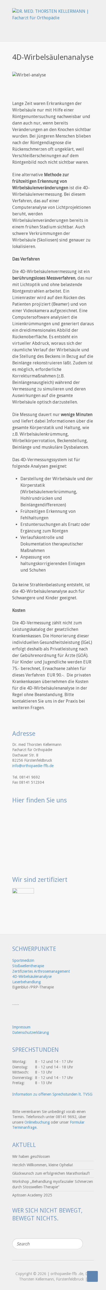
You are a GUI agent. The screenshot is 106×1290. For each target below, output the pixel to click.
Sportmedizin (23, 960)
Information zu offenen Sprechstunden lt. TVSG (52, 1094)
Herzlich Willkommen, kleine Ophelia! (42, 1165)
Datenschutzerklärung (30, 1032)
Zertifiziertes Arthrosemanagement (41, 971)
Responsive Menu (90, 30)
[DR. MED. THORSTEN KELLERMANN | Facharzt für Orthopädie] (53, 12)
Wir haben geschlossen (31, 1156)
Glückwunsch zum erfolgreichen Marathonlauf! (51, 1173)
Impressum (21, 1027)
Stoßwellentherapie (28, 966)
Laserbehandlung (26, 982)
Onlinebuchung (37, 1122)
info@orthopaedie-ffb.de (33, 766)
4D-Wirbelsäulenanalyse (32, 976)
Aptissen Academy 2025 (32, 1195)
